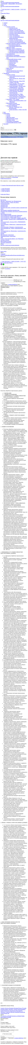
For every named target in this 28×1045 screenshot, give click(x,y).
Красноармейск (21, 1009)
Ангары (8, 114)
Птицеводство (4, 206)
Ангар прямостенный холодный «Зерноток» (11, 215)
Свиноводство (4, 205)
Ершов (2, 1010)
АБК (2, 237)
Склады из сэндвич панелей (16, 41)
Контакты (5, 123)
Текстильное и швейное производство (10, 210)
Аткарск (16, 1009)
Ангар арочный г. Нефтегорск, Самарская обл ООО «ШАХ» (16, 89)
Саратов (3, 1008)
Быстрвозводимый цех (14, 44)
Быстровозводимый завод (15, 46)
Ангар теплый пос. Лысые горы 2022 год (11, 216)
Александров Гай (5, 1013)
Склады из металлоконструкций (17, 42)
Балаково (11, 1008)
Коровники (12, 64)
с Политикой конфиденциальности (9, 178)
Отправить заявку (5, 287)
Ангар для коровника (14, 35)
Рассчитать (3, 199)
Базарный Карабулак (20, 1012)
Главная (5, 22)
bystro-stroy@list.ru (5, 13)
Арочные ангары (13, 28)
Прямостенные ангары (14, 29)
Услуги (5, 25)
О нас (4, 24)
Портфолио (6, 73)
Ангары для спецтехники (15, 39)
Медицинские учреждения (7, 234)
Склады (8, 116)
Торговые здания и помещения (13, 48)
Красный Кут (19, 1010)
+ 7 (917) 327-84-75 (5, 191)
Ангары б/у (9, 69)
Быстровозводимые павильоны (16, 52)
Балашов (16, 1008)
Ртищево (3, 1009)
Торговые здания (10, 120)
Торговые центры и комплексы (16, 51)
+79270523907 (4, 3)
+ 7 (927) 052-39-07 (5, 9)
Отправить (3, 1038)
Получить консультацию (6, 171)
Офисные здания (10, 47)
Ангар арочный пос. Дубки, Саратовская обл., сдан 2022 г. (16, 94)
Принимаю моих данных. (12, 285)
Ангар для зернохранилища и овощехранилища (16, 37)
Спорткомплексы (10, 53)
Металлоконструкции (11, 103)
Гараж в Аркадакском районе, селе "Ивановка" (12, 238)
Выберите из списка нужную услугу (9, 1030)
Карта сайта (3, 251)
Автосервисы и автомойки (12, 55)
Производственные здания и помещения (16, 43)
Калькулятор (6, 113)
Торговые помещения (11, 105)
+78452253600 (11, 3)
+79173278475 (18, 3)
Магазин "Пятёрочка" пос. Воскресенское (15, 107)
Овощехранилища (13, 61)
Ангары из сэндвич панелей (16, 30)
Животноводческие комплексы (16, 66)
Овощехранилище (5, 203)
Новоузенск (7, 1010)
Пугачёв (24, 1008)
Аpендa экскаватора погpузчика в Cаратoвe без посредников (14, 71)
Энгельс (7, 1008)
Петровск (11, 1009)
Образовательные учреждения (8, 236)
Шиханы (12, 1012)
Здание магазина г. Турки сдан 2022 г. (10, 202)
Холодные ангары (13, 34)
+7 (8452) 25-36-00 (14, 9)
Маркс (6, 1009)
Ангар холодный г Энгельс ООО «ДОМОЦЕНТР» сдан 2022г (17, 87)
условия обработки (12, 284)
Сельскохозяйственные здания (13, 59)
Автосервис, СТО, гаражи (12, 99)
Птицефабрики (13, 65)
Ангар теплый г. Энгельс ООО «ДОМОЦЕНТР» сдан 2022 (16, 84)
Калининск (13, 1010)
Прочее (2, 233)
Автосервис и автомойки (12, 121)
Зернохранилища (13, 60)
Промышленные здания (12, 118)
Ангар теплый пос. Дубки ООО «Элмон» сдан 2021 (17, 81)
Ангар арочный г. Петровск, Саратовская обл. (16, 92)
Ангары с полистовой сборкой (16, 31)
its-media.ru (7, 268)
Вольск (20, 1008)
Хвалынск (3, 1012)
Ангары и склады (10, 26)
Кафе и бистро (9, 68)
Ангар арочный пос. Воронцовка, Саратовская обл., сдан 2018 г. (17, 97)
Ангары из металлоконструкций (17, 33)
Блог (4, 112)
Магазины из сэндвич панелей (16, 50)
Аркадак (8, 1012)
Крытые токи (12, 63)
